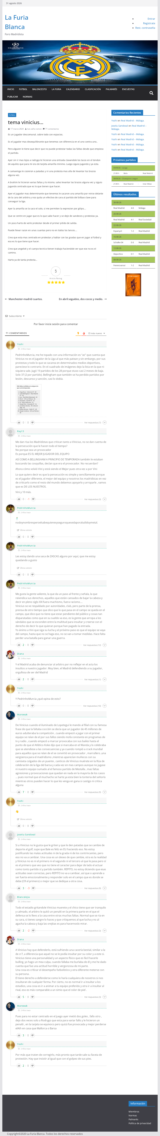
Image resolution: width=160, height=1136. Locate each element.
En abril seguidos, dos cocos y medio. (81, 299)
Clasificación (93, 89)
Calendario (73, 89)
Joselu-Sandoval (26, 834)
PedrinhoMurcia (26, 507)
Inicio (10, 89)
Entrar (151, 18)
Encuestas (128, 89)
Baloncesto (39, 89)
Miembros (134, 1111)
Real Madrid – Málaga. (132, 120)
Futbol (23, 89)
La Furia (56, 89)
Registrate (149, 23)
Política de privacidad (140, 1123)
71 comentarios (52, 129)
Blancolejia (23, 897)
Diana (20, 653)
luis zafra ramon (34, 129)
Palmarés (111, 89)
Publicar (12, 96)
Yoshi (20, 344)
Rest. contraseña (145, 28)
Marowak (22, 714)
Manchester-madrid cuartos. (25, 299)
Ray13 (20, 431)
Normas (27, 96)
